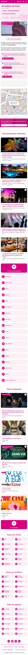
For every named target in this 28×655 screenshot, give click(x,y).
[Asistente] (18, 1)
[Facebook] (15, 641)
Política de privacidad (19, 646)
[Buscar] (20, 1)
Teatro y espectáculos (7, 34)
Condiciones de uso (8, 646)
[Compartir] (23, 1)
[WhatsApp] (8, 641)
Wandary (9, 652)
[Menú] (26, 1)
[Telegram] (12, 641)
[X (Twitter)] (19, 641)
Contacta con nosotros (20, 649)
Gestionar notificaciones (7, 649)
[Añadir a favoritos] (25, 23)
